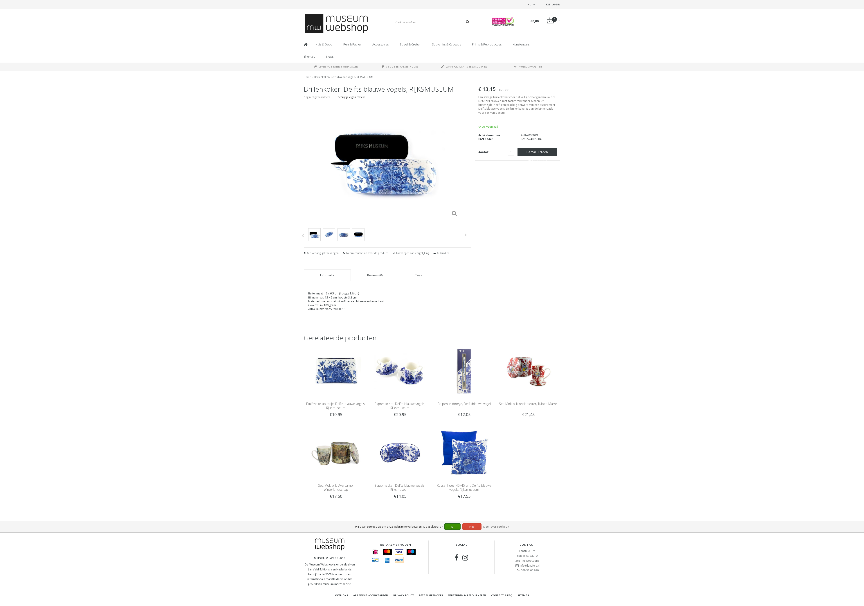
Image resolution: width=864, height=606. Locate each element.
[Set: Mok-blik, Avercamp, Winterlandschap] (336, 453)
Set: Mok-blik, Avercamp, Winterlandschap (335, 487)
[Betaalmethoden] (375, 552)
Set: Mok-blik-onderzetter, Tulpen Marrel (528, 404)
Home (307, 77)
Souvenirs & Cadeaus (446, 44)
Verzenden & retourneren (467, 595)
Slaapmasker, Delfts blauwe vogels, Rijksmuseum (400, 487)
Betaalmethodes (431, 595)
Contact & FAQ (501, 595)
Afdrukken (443, 253)
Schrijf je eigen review (351, 97)
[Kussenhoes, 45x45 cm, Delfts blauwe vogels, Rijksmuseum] (464, 453)
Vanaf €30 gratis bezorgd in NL (466, 66)
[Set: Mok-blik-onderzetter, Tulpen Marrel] (528, 371)
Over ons (341, 595)
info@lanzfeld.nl (530, 566)
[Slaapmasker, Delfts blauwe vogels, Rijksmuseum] (400, 453)
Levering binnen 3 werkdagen (338, 66)
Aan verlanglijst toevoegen (323, 253)
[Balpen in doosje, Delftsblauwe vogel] (464, 371)
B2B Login (552, 4)
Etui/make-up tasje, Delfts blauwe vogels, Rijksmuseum (335, 406)
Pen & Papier (352, 44)
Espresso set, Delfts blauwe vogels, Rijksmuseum (400, 406)
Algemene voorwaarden (370, 595)
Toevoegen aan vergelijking (412, 253)
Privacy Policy (403, 595)
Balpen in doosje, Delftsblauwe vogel (464, 404)
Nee (472, 527)
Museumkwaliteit (530, 66)
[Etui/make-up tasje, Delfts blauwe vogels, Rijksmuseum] (336, 371)
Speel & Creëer (410, 44)
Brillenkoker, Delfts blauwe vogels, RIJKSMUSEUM (343, 77)
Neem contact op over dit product (367, 253)
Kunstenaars (521, 44)
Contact (527, 545)
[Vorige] (302, 236)
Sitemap (523, 595)
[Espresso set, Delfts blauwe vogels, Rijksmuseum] (400, 371)
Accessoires (380, 44)
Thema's (309, 56)
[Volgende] (465, 235)
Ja (452, 527)
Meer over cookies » (496, 527)
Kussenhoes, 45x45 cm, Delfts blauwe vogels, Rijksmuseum (464, 487)
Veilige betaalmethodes (402, 66)
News (329, 56)
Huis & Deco (323, 44)
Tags (418, 275)
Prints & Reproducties (487, 44)
